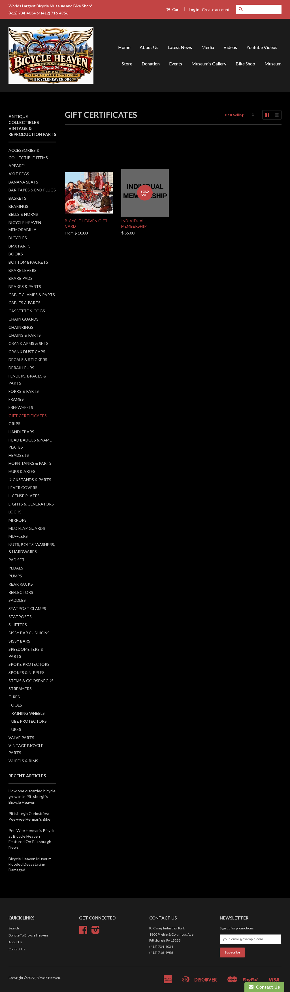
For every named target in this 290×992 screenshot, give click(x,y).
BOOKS (15, 253)
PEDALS (15, 568)
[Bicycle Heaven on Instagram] (95, 932)
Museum (273, 63)
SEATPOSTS (20, 616)
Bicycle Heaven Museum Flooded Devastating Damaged (30, 864)
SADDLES (17, 600)
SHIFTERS (17, 624)
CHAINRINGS (20, 327)
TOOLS (15, 705)
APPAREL (17, 165)
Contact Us (16, 949)
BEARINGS (18, 206)
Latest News (180, 47)
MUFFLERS (18, 536)
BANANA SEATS (23, 182)
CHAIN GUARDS (23, 319)
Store (127, 63)
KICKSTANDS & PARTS (29, 479)
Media (207, 47)
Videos (230, 47)
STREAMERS (20, 688)
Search (13, 928)
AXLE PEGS (18, 173)
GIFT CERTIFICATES (27, 415)
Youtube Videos (261, 47)
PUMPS (15, 575)
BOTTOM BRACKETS (28, 262)
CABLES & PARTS (24, 302)
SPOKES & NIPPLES (26, 672)
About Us (149, 47)
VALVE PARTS (21, 737)
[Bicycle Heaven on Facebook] (83, 932)
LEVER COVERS (22, 487)
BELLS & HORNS (23, 214)
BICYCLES (17, 237)
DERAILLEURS (21, 367)
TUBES (14, 729)
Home (124, 47)
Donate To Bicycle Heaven (28, 935)
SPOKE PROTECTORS (29, 664)
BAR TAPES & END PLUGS (32, 189)
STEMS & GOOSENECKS (31, 680)
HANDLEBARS (21, 431)
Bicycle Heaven (48, 978)
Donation (151, 63)
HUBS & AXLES (21, 471)
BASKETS (17, 198)
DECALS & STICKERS (27, 359)
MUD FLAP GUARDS (26, 528)
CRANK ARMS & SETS (28, 343)
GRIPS (14, 423)
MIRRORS (17, 520)
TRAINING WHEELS (26, 713)
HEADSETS (18, 455)
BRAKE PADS (20, 278)
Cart (175, 9)
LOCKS (15, 511)
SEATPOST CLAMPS (27, 608)
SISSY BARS (19, 641)
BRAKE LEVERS (22, 270)
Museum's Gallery (208, 63)
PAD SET (16, 559)
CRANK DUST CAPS (26, 351)
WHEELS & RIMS (23, 760)
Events (175, 63)
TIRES (14, 696)
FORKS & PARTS (23, 391)
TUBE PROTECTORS (27, 721)
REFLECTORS (20, 592)
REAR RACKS (20, 584)
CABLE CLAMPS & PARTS (31, 294)
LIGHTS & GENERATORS (31, 504)
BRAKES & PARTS (24, 286)
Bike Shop (245, 63)
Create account (216, 9)
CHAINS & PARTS (24, 335)
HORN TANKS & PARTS (30, 463)
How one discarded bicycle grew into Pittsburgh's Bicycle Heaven (32, 796)
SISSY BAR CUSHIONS (29, 632)
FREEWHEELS (20, 407)
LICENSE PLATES (24, 495)
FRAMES (16, 399)
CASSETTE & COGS (26, 310)
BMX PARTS (19, 246)
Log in (194, 9)
